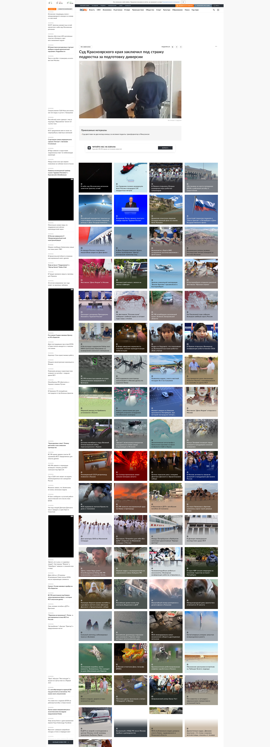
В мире (127, 10)
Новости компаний (65, 9)
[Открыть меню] (218, 10)
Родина (103, 5)
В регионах (118, 10)
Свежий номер (84, 5)
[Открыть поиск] (214, 10)
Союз (120, 5)
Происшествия (138, 10)
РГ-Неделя (95, 5)
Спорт (158, 10)
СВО (99, 10)
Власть (92, 10)
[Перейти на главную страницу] (83, 10)
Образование (177, 10)
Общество (150, 10)
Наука (187, 10)
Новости (128, 5)
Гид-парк (195, 10)
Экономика (107, 10)
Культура (166, 10)
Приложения (112, 5)
